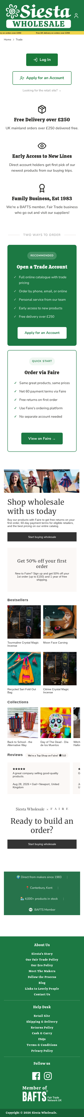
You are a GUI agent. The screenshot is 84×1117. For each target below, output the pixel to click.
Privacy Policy (42, 1051)
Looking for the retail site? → (42, 90)
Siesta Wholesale (44, 1112)
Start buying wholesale (42, 536)
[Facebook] (36, 1076)
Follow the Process (42, 977)
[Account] (76, 14)
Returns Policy (42, 1028)
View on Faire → (42, 438)
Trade (19, 39)
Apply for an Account (45, 77)
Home (7, 39)
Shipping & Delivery (42, 1022)
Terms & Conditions (42, 1045)
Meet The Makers (42, 971)
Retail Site (42, 1016)
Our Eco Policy (42, 965)
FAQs (42, 1039)
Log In (45, 59)
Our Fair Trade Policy (42, 960)
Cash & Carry (42, 1033)
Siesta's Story (42, 954)
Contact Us (42, 994)
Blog (42, 983)
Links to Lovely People (42, 989)
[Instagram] (48, 1076)
